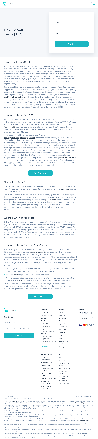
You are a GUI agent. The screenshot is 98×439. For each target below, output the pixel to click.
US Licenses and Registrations (81, 403)
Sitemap (61, 347)
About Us (62, 312)
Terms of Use (63, 327)
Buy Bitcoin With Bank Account (48, 333)
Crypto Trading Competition (46, 387)
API (60, 357)
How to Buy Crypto (47, 362)
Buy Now (71, 44)
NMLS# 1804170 (15, 401)
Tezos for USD (9, 127)
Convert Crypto (64, 383)
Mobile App (62, 360)
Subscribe (19, 335)
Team (60, 321)
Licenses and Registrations (82, 420)
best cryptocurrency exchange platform (19, 137)
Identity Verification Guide (47, 374)
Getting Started (46, 365)
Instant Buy (44, 312)
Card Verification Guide (48, 378)
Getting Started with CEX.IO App (47, 369)
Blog (60, 338)
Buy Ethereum (45, 321)
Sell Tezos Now (40, 173)
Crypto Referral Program (64, 364)
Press (60, 335)
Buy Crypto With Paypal (46, 328)
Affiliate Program (64, 368)
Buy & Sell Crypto (46, 315)
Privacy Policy (63, 329)
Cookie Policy (63, 332)
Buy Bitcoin (44, 318)
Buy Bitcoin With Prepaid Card (46, 338)
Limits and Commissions (45, 359)
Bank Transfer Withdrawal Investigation (63, 378)
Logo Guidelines (64, 341)
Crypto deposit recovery (63, 372)
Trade (16, 274)
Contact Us (62, 318)
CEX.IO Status (86, 319)
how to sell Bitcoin (66, 157)
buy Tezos (65, 189)
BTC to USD (21, 280)
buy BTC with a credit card (14, 97)
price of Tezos (51, 199)
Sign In (88, 4)
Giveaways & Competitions (45, 382)
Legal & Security (64, 324)
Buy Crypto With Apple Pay (48, 343)
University (62, 315)
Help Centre (63, 344)
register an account (37, 252)
